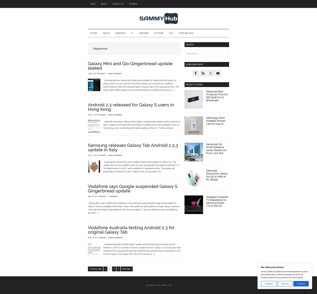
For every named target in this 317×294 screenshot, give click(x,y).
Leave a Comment (114, 74)
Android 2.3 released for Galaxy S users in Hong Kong (131, 107)
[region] (285, 276)
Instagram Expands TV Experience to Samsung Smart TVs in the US (217, 201)
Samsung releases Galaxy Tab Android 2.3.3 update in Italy (133, 147)
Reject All (285, 284)
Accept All (301, 284)
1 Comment (112, 196)
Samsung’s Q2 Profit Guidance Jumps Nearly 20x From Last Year (216, 149)
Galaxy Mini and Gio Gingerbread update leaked (130, 66)
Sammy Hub (158, 18)
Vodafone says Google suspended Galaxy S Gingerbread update (132, 188)
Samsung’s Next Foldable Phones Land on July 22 (216, 120)
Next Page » (126, 269)
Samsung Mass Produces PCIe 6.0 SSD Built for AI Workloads (217, 96)
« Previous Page (95, 269)
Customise (269, 284)
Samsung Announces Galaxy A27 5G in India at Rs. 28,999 (216, 175)
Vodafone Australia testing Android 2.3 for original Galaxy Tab (131, 230)
